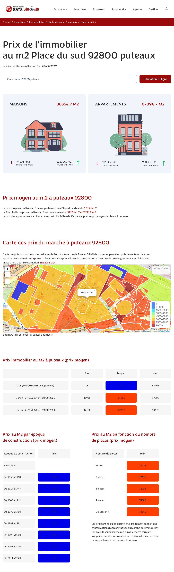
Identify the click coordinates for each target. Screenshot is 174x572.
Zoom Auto (9, 334)
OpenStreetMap (140, 331)
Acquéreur (99, 9)
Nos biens (80, 9)
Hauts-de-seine (56, 21)
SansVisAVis (165, 331)
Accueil (7, 21)
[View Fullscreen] (7, 281)
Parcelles (34, 334)
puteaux (72, 21)
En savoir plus (48, 262)
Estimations (60, 9)
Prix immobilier (36, 21)
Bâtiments (47, 334)
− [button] (7, 274)
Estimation (19, 21)
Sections (22, 334)
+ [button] (7, 269)
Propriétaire (119, 9)
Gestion (153, 9)
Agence (137, 9)
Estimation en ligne (155, 79)
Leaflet (127, 331)
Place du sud (87, 21)
